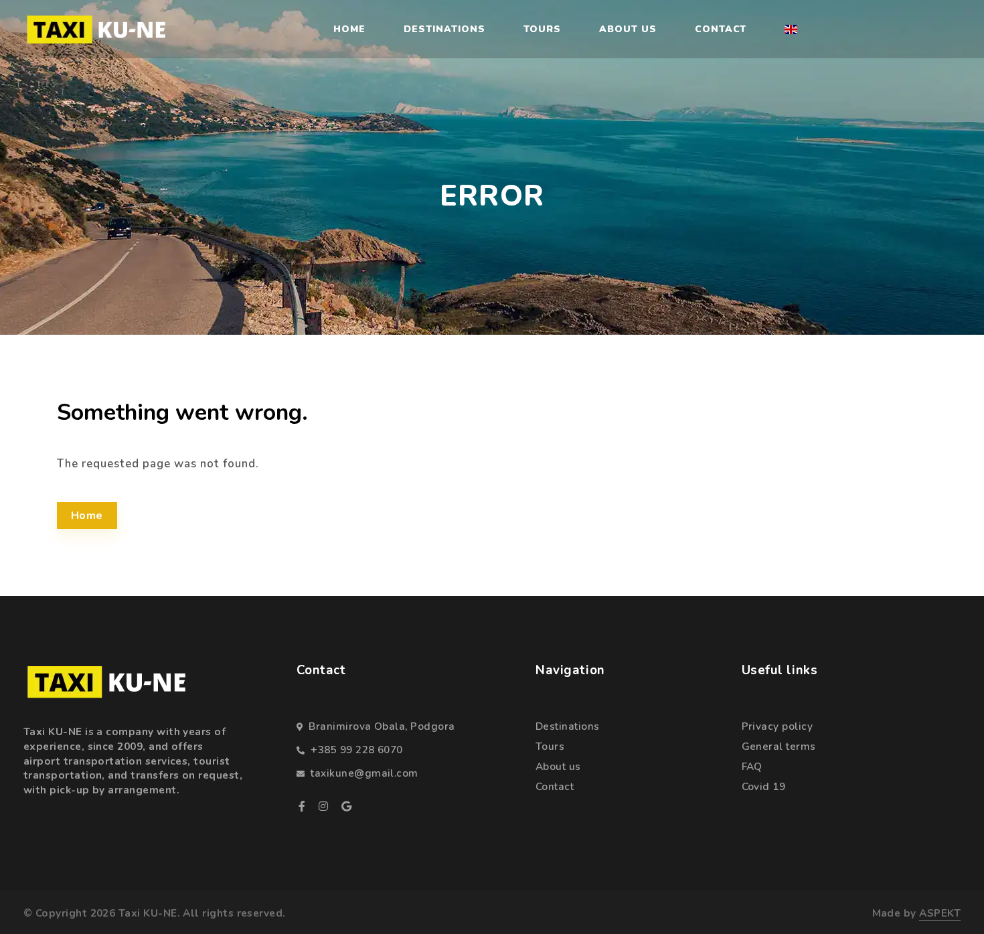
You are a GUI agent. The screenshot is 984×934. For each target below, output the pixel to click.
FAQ (752, 766)
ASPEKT (940, 913)
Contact (721, 29)
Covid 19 (764, 786)
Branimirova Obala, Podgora (382, 726)
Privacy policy (777, 726)
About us (628, 29)
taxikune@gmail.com (364, 773)
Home (349, 29)
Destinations (444, 29)
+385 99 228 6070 (356, 750)
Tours (542, 29)
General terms (779, 746)
